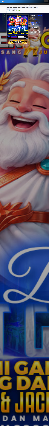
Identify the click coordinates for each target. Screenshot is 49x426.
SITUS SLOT (19, 5)
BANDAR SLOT (11, 5)
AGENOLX (2, 5)
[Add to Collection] (4, 16)
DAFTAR (21, 37)
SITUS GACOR (15, 5)
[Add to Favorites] (4, 14)
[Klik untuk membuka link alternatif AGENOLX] (17, 25)
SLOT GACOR (4, 5)
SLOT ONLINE (8, 5)
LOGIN (14, 37)
